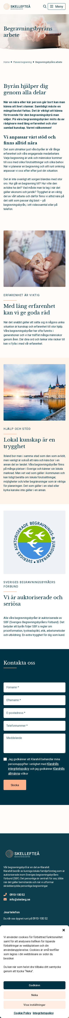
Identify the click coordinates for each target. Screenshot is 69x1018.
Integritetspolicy (43, 1013)
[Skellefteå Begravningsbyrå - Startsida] (22, 854)
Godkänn (34, 985)
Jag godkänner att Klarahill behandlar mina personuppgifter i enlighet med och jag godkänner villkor (36, 766)
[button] (63, 930)
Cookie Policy (22, 1013)
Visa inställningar (34, 1004)
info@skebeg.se (20, 899)
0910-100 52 (17, 894)
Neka (34, 995)
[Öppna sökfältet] (45, 6)
